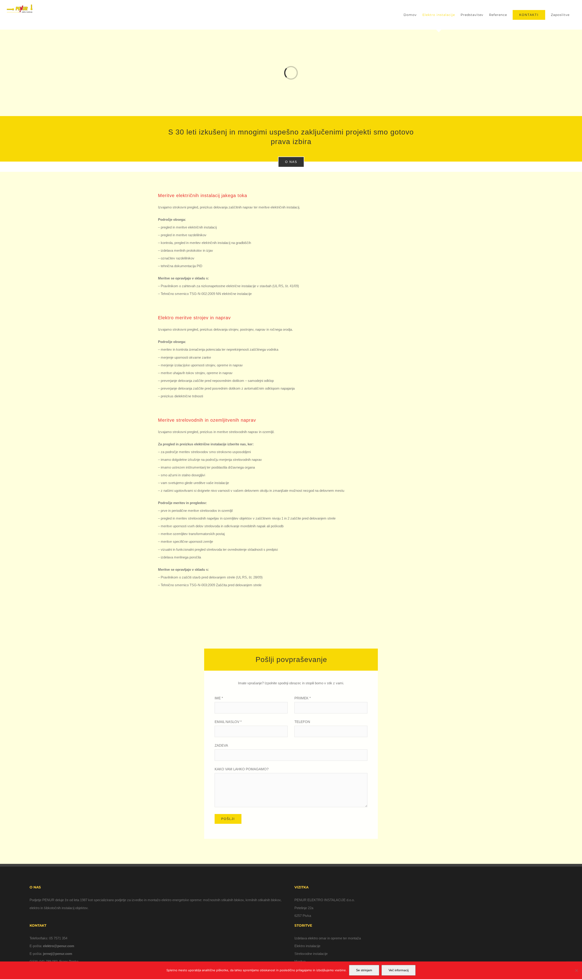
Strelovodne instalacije (311, 954)
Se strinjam (364, 970)
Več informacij (399, 970)
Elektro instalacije (307, 946)
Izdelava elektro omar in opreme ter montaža (327, 938)
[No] (576, 970)
